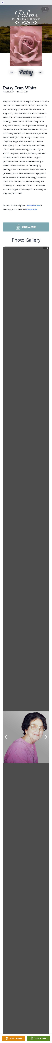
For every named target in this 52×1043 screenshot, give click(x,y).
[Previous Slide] (6, 737)
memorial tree (33, 205)
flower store (31, 209)
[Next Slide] (46, 737)
